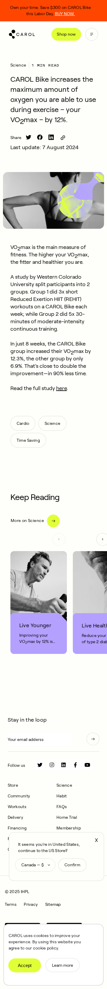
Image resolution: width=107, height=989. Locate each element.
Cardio (23, 423)
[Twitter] (39, 764)
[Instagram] (51, 764)
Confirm (72, 864)
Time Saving (28, 440)
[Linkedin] (63, 764)
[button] (59, 539)
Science (18, 65)
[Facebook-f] (75, 764)
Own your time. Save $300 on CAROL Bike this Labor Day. (50, 10)
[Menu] (91, 34)
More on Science (27, 520)
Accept (25, 965)
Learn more (62, 965)
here (61, 388)
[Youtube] (87, 764)
